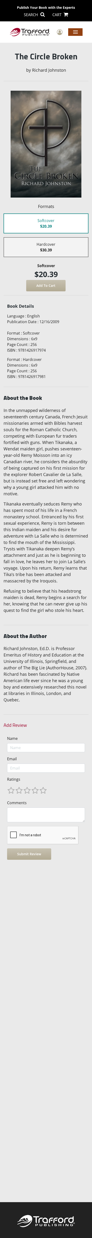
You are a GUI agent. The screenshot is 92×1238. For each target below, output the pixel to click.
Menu (75, 32)
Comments (17, 802)
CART (57, 14)
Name (12, 738)
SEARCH (31, 14)
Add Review (15, 725)
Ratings (13, 779)
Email (12, 758)
